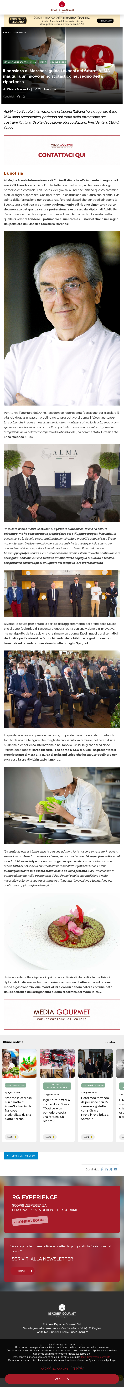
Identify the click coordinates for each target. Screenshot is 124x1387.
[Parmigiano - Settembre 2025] (62, 21)
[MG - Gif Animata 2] (62, 150)
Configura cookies (54, 1369)
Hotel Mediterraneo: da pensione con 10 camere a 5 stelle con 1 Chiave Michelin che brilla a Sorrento (95, 1108)
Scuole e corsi (58, 62)
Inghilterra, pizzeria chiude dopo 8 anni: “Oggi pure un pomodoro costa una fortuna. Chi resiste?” (56, 1110)
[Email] (115, 1169)
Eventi (43, 62)
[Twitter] (111, 1169)
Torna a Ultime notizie (21, 1155)
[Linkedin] (106, 1169)
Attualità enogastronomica (20, 62)
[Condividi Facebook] (18, 96)
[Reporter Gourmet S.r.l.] (62, 7)
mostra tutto (113, 1042)
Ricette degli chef (15, 1085)
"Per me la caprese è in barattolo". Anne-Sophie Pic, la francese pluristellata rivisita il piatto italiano (19, 1108)
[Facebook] (102, 1169)
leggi (10, 1137)
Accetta (62, 1379)
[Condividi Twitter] (24, 96)
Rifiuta (79, 1369)
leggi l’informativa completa (95, 1357)
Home (6, 32)
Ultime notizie (20, 32)
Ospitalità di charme (93, 1085)
